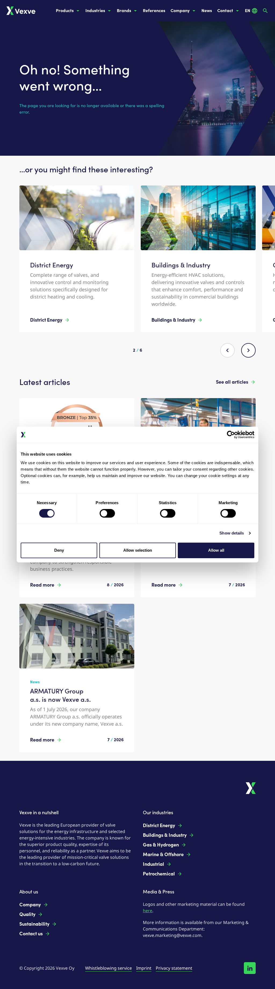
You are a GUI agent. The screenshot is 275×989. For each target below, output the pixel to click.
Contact (225, 10)
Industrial (153, 864)
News (206, 10)
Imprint (143, 968)
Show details (231, 533)
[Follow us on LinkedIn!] (250, 968)
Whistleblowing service (108, 968)
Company (180, 10)
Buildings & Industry (173, 320)
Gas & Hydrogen (161, 845)
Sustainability (34, 924)
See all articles (232, 382)
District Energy (46, 320)
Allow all (216, 550)
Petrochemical (159, 874)
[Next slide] (248, 350)
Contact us (31, 934)
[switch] (107, 513)
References (154, 10)
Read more (42, 585)
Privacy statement (174, 968)
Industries (95, 10)
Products (65, 10)
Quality (27, 914)
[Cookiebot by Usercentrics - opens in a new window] (230, 435)
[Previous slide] (227, 350)
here (147, 911)
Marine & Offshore (163, 854)
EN (247, 10)
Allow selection (137, 550)
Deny (59, 550)
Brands (124, 10)
